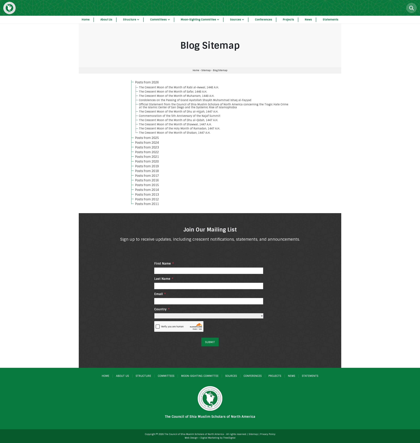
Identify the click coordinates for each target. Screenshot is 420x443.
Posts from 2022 (147, 152)
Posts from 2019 (147, 166)
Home (196, 70)
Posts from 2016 (147, 180)
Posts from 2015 (147, 185)
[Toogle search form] (411, 8)
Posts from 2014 (147, 190)
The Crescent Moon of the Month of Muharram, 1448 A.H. (176, 96)
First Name (164, 264)
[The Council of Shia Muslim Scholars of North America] (9, 8)
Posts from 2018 (147, 171)
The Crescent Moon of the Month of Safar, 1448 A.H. (173, 91)
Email (160, 294)
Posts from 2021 (147, 157)
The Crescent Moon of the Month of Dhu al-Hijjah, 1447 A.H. (178, 111)
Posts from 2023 (147, 147)
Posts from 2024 (147, 143)
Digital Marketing (209, 437)
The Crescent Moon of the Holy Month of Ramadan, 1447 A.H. (179, 128)
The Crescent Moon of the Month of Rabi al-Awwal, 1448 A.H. (179, 87)
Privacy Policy (267, 434)
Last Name (163, 279)
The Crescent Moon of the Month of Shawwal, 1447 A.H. (175, 124)
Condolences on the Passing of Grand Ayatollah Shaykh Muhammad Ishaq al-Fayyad (195, 100)
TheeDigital (229, 437)
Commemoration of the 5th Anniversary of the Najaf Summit (179, 116)
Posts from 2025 (147, 138)
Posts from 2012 (147, 199)
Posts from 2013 (147, 195)
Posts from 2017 (147, 176)
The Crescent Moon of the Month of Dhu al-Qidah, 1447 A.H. (178, 120)
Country (161, 309)
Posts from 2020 (147, 162)
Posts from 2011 (147, 204)
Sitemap (206, 70)
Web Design (191, 437)
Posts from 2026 (147, 82)
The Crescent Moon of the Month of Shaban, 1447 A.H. (174, 133)
